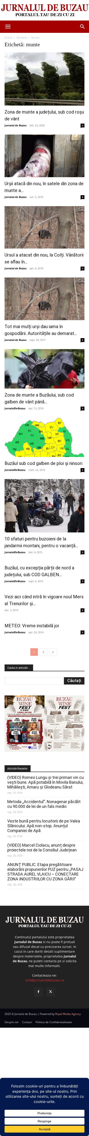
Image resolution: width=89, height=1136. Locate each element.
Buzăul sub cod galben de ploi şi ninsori (43, 463)
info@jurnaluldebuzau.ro (44, 980)
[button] (7, 27)
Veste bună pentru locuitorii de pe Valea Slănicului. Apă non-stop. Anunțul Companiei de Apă (43, 826)
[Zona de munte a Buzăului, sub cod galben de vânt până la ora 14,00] (44, 369)
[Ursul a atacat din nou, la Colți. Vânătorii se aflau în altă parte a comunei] (44, 227)
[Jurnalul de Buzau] (44, 10)
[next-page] (53, 652)
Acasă (8, 37)
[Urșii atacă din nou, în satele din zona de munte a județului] (44, 156)
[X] (50, 991)
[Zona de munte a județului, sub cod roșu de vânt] (44, 79)
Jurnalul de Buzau (15, 125)
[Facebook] (38, 991)
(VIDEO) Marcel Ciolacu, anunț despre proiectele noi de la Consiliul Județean (42, 847)
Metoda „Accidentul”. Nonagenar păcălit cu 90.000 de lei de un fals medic (44, 804)
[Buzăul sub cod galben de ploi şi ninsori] (44, 437)
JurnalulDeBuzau (15, 408)
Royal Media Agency (68, 1014)
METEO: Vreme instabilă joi (32, 625)
